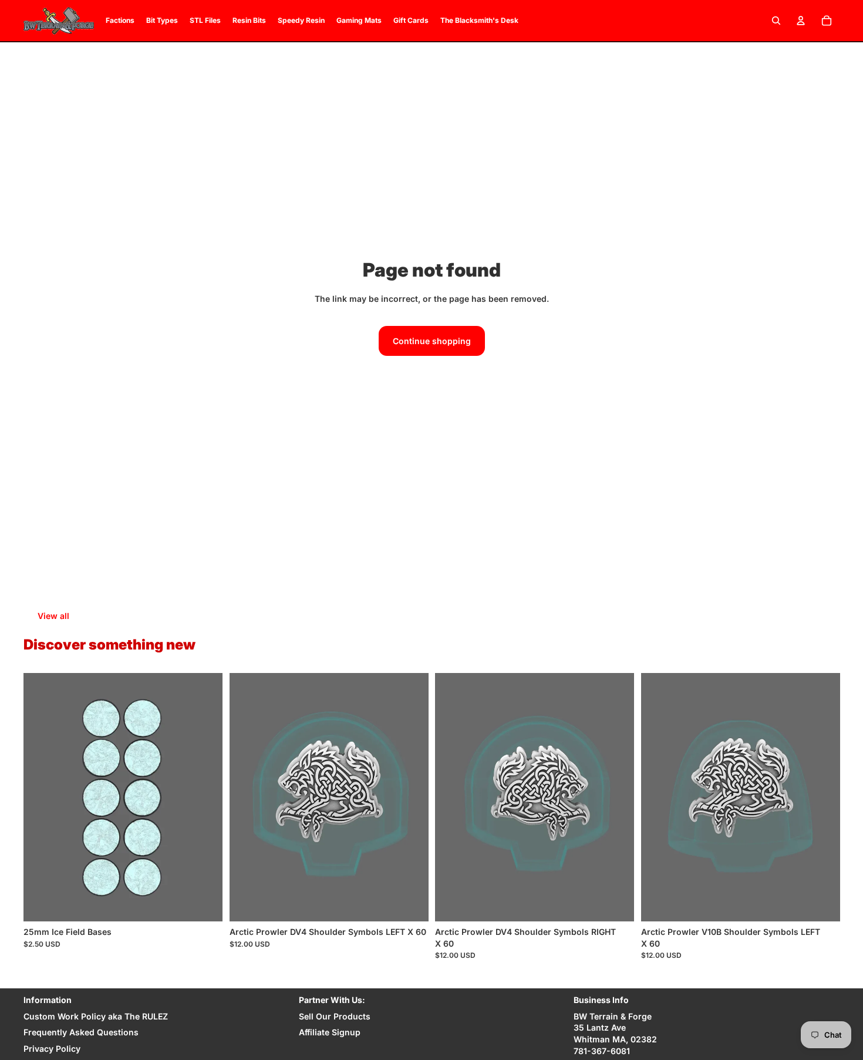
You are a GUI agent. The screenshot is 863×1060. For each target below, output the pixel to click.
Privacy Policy (51, 1049)
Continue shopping (432, 341)
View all (53, 616)
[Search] (776, 20)
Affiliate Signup (329, 1032)
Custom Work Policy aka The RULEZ (95, 1016)
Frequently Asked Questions (81, 1032)
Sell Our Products (334, 1016)
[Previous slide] (41, 797)
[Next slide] (205, 797)
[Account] (801, 20)
